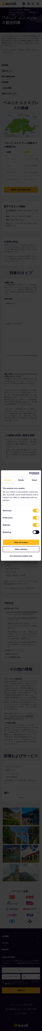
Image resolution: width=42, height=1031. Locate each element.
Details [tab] (21, 480)
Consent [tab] (7, 480)
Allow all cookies (21, 542)
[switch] (36, 518)
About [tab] (34, 480)
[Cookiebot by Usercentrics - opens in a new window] (29, 473)
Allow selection (21, 549)
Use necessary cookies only (21, 556)
